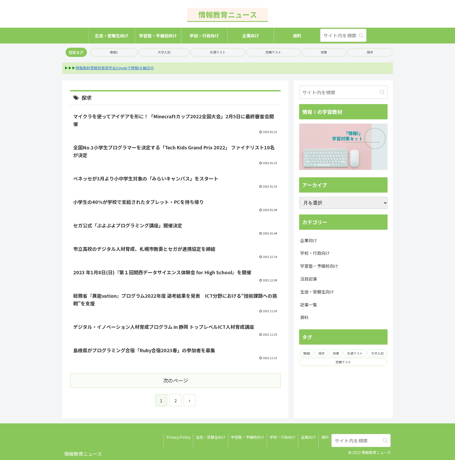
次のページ (175, 380)
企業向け (308, 240)
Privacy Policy (178, 437)
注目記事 (308, 279)
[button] (361, 35)
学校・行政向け (315, 253)
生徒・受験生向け (317, 291)
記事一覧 (308, 304)
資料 (304, 317)
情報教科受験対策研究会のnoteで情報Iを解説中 (115, 68)
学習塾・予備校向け (319, 266)
